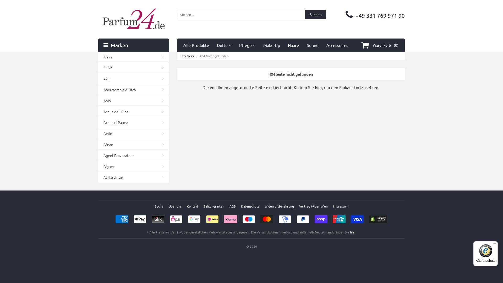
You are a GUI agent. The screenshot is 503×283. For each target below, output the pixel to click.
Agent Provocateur (118, 155)
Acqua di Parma (115, 122)
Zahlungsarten (214, 206)
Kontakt (192, 206)
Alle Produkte (196, 45)
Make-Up (271, 45)
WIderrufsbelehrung (279, 206)
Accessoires (337, 45)
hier (318, 87)
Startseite (188, 56)
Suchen (316, 14)
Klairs (107, 56)
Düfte (222, 45)
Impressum (340, 206)
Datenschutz (250, 206)
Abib (107, 100)
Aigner (108, 166)
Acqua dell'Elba (115, 111)
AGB (232, 206)
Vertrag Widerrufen (313, 206)
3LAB (107, 67)
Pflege (245, 45)
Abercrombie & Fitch (119, 89)
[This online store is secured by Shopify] (378, 217)
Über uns (175, 206)
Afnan (108, 144)
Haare (293, 45)
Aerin (107, 133)
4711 (107, 78)
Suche (159, 206)
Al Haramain (113, 177)
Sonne (313, 45)
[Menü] (494, 244)
